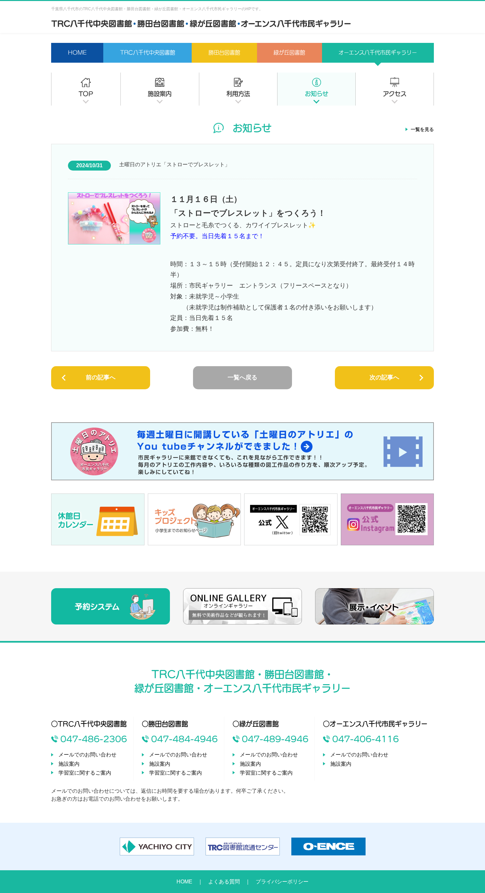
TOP (86, 94)
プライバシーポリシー (282, 881)
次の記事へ (384, 377)
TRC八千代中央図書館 (147, 52)
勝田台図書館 (224, 52)
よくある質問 (224, 881)
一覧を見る (422, 129)
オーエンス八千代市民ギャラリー (378, 52)
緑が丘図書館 (289, 52)
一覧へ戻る (242, 377)
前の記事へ (100, 377)
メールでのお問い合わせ (87, 754)
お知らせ (316, 94)
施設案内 (160, 94)
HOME (77, 52)
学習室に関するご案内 (84, 773)
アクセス (394, 94)
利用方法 (238, 94)
